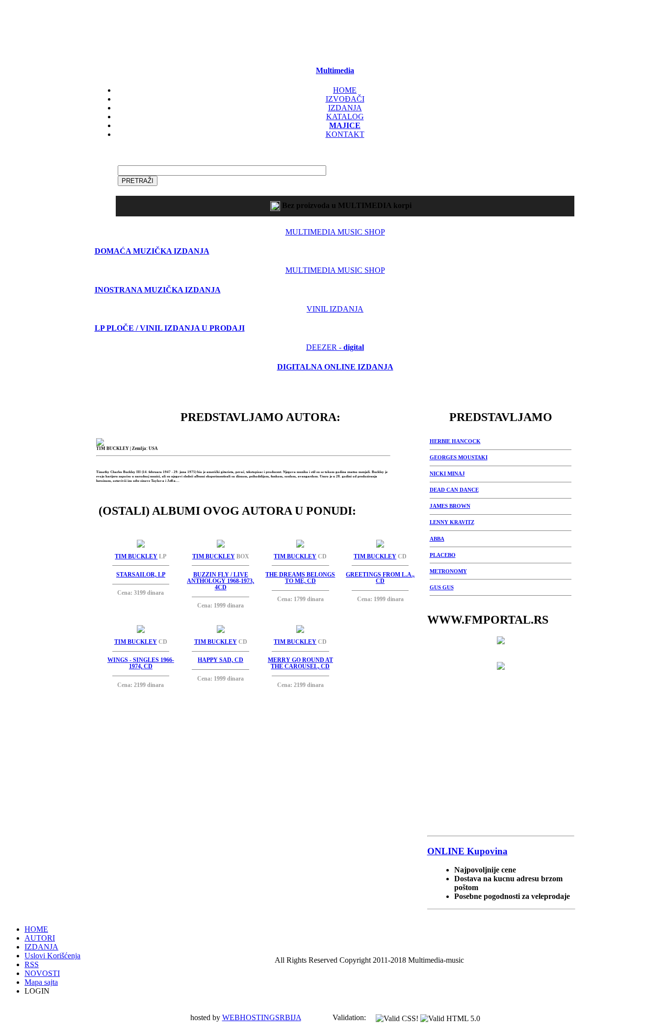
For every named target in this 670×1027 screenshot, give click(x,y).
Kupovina (467, 851)
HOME (345, 90)
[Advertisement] (335, 29)
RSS (32, 964)
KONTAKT (345, 134)
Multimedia (335, 70)
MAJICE (345, 125)
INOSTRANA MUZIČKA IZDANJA (158, 290)
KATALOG (345, 116)
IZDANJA (345, 108)
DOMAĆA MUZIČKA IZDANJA (152, 251)
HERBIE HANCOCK (455, 441)
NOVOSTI (42, 973)
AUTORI (40, 938)
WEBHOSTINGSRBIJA (261, 1017)
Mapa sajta (41, 982)
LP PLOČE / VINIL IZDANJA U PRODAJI (170, 328)
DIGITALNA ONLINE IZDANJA (335, 367)
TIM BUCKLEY (136, 556)
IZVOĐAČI (345, 99)
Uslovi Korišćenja (52, 955)
